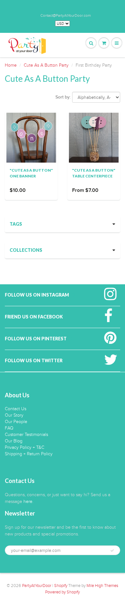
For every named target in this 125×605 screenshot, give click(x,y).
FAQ (9, 428)
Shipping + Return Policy (29, 454)
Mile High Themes (102, 585)
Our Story (14, 415)
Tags (16, 224)
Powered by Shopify (62, 592)
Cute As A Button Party (46, 65)
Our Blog (13, 441)
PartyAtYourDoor (36, 585)
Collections (26, 250)
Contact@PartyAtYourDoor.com (65, 15)
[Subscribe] (112, 550)
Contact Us (15, 408)
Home (11, 65)
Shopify (60, 585)
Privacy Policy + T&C (24, 447)
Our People (16, 421)
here (27, 501)
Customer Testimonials (26, 434)
